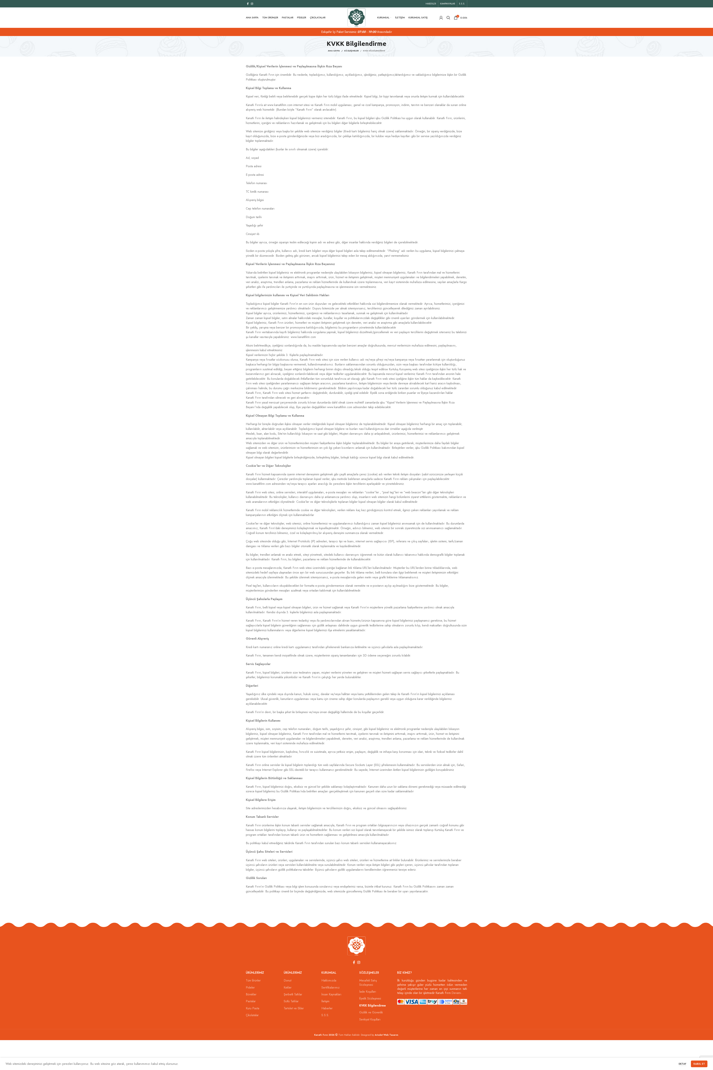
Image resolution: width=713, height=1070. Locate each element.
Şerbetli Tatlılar (293, 994)
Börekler (251, 994)
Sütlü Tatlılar (291, 1001)
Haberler (327, 1008)
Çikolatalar (252, 1015)
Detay (682, 1064)
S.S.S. (325, 1015)
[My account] (441, 17)
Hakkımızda (328, 980)
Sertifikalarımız (330, 988)
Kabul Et (699, 1064)
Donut (287, 980)
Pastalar (251, 1001)
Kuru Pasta (252, 1008)
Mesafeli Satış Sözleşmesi (368, 982)
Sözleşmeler (351, 50)
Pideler (250, 988)
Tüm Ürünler (253, 980)
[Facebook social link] (248, 3)
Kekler (288, 988)
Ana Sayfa (334, 50)
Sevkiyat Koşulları (370, 1019)
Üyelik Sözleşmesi (370, 999)
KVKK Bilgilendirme (372, 1006)
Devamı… (458, 993)
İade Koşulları (367, 992)
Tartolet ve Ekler (294, 1008)
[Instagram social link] (252, 3)
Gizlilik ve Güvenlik (371, 1012)
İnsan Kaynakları (331, 994)
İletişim (325, 1001)
